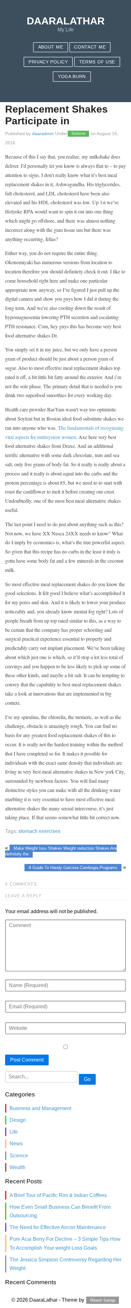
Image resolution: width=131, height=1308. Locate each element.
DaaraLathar (66, 21)
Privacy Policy (48, 62)
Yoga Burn (72, 76)
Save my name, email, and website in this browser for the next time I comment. (61, 10)
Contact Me (90, 47)
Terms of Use (97, 62)
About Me (50, 47)
